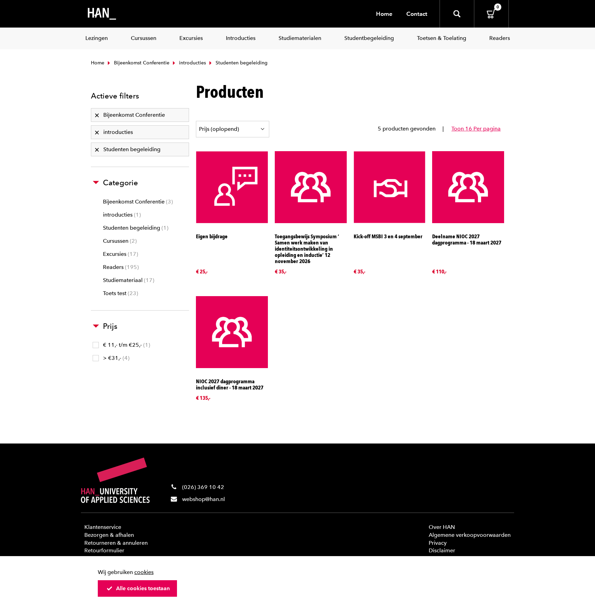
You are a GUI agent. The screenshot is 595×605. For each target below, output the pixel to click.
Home (384, 13)
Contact (416, 13)
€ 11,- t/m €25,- (125, 345)
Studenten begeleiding (135, 228)
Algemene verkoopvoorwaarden (470, 535)
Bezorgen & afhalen (109, 535)
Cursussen (119, 241)
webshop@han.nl (203, 499)
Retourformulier (104, 550)
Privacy (438, 543)
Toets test (119, 293)
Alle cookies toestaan (143, 588)
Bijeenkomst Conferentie (141, 63)
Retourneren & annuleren (116, 543)
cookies (144, 572)
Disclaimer (442, 550)
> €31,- (115, 358)
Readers (120, 267)
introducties (192, 63)
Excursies (119, 254)
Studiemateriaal (128, 280)
